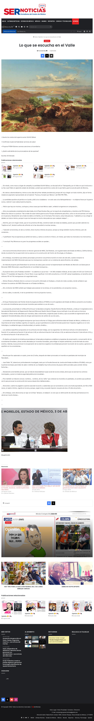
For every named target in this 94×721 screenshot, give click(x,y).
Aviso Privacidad (62, 710)
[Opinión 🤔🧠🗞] (6, 168)
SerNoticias (37, 707)
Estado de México (27, 21)
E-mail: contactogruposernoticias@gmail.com (65, 712)
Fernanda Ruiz (42, 50)
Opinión (75, 21)
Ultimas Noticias (13, 21)
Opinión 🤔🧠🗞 (18, 166)
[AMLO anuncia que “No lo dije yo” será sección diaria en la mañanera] (46, 476)
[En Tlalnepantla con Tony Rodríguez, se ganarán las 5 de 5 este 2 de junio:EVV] (77, 476)
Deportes (51, 21)
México (37, 21)
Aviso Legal (53, 710)
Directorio (77, 710)
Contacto (70, 710)
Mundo (44, 21)
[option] (47, 534)
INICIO (4, 21)
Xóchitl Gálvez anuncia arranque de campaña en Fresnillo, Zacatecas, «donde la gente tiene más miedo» (15, 487)
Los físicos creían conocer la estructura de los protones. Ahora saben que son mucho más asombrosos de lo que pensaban (52, 31)
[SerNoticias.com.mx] (24, 9)
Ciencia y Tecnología (64, 21)
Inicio (35, 37)
